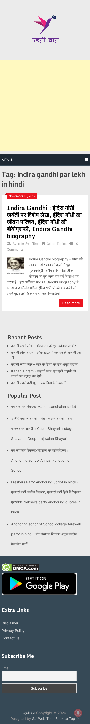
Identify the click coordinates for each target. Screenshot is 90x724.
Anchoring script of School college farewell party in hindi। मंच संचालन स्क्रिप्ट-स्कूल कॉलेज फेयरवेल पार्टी (46, 534)
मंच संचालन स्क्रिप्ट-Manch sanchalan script (43, 406)
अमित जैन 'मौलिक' (29, 244)
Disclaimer (10, 623)
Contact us (11, 638)
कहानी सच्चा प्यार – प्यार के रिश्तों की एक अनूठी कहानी (44, 364)
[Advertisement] (45, 105)
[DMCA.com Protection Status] (20, 570)
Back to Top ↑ (68, 718)
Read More (71, 303)
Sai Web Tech (43, 718)
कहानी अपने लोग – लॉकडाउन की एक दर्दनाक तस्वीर (43, 346)
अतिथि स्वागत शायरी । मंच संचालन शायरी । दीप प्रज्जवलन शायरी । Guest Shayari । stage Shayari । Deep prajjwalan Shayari (42, 428)
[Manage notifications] (78, 713)
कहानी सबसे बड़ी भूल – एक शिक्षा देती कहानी (38, 383)
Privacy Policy (13, 630)
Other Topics (57, 244)
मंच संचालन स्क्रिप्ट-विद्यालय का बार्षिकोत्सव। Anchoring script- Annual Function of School (41, 460)
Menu (7, 160)
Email (6, 668)
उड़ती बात (29, 713)
